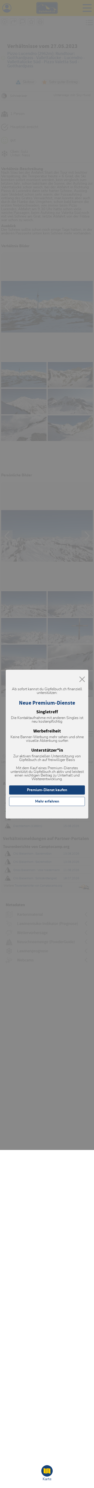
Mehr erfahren (47, 801)
